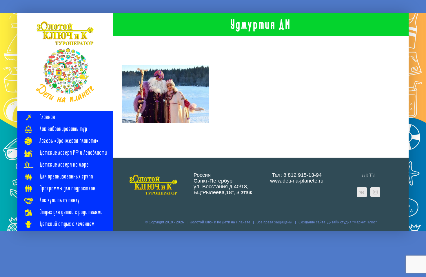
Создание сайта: (312, 222)
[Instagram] (375, 192)
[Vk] (362, 192)
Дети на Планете (236, 222)
